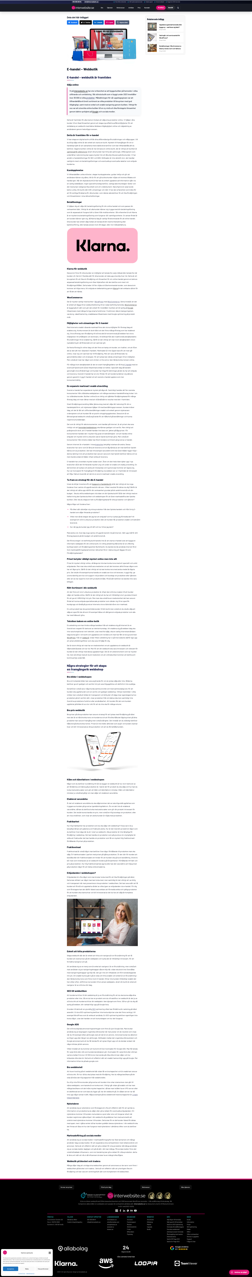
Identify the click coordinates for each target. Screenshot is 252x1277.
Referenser (121, 8)
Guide (188, 1219)
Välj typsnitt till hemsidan (175, 1222)
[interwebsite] (126, 1195)
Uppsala (149, 1227)
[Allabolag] (72, 1249)
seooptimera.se (112, 1224)
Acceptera (10, 1269)
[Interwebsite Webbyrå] (83, 8)
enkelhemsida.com (113, 1222)
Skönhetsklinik (131, 1227)
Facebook (74, 22)
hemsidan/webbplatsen (87, 427)
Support (189, 1239)
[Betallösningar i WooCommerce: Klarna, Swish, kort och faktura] (152, 48)
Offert (188, 1232)
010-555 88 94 (91, 1219)
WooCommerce (114, 302)
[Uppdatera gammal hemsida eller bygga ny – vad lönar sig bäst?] (152, 27)
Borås (149, 1229)
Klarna (115, 288)
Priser (189, 1224)
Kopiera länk (124, 22)
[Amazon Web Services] (106, 1264)
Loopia (135, 1094)
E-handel (127, 364)
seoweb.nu (110, 1227)
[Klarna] (66, 1264)
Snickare (130, 1219)
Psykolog (130, 1234)
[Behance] (131, 1210)
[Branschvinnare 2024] (159, 1195)
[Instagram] (116, 1210)
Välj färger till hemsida (174, 1219)
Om (102, 8)
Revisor (129, 1224)
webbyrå (85, 638)
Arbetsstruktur (171, 1236)
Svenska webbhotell (173, 1229)
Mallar (189, 1229)
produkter (90, 98)
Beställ (170, 7)
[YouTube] (135, 1210)
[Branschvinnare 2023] (151, 1195)
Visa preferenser (43, 1269)
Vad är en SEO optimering (175, 1224)
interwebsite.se (81, 91)
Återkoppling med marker (175, 1234)
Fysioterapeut (131, 1222)
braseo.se (110, 1229)
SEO (93, 1009)
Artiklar (131, 8)
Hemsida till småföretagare (175, 1227)
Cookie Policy (21, 1273)
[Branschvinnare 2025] (167, 1195)
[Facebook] (120, 1210)
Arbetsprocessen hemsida (175, 1232)
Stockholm (150, 1219)
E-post (111, 22)
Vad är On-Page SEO (173, 1241)
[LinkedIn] (124, 1210)
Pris (139, 8)
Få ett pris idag (106, 1187)
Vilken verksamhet (193, 1234)
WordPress (99, 302)
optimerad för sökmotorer (77, 152)
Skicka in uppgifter (193, 1236)
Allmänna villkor (72, 1219)
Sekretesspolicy (30, 1273)
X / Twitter (86, 22)
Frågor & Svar (191, 1241)
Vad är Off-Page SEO (173, 1239)
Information (190, 1222)
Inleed (69, 1098)
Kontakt (147, 8)
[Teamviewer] (186, 1264)
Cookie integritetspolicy (74, 1222)
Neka (27, 1269)
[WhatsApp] (128, 1210)
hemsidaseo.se (112, 1219)
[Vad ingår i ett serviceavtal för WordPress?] (152, 38)
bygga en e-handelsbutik (101, 484)
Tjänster (110, 8)
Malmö (149, 1224)
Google (95, 111)
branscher (99, 444)
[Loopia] (146, 1263)
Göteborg (150, 1222)
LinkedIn (99, 22)
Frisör (129, 1229)
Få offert (161, 7)
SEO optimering (192, 1227)
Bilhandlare (130, 1232)
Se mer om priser (66, 1187)
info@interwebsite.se (94, 1222)
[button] (50, 1253)
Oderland (76, 1098)
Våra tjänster (185, 1187)
